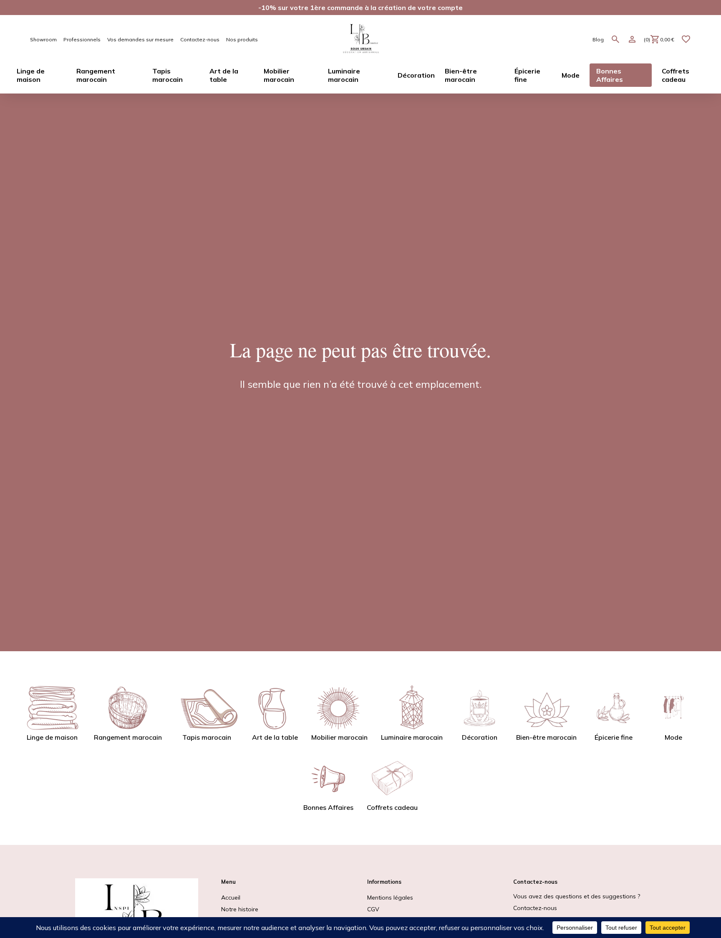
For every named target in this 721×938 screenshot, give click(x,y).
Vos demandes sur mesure (140, 39)
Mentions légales (390, 897)
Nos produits (242, 39)
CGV (373, 909)
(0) (659, 39)
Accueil (230, 897)
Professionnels (82, 39)
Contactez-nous (199, 39)
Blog (598, 39)
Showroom (43, 39)
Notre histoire (239, 909)
